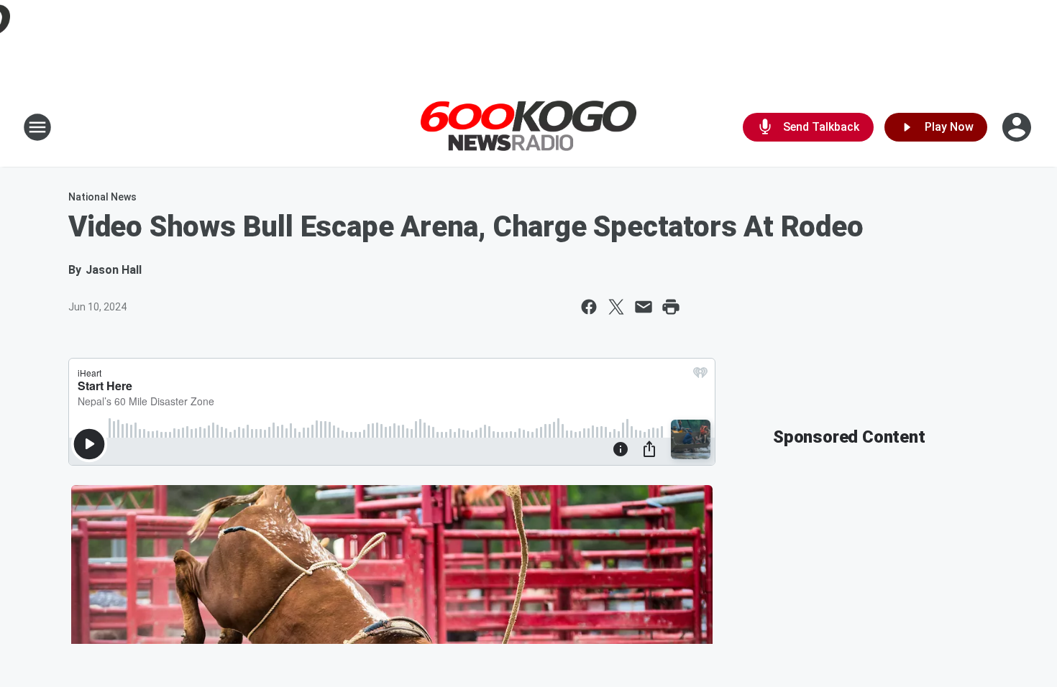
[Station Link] (528, 128)
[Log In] (1018, 127)
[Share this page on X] (616, 307)
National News (102, 197)
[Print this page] (671, 307)
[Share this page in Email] (643, 307)
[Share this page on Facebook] (589, 307)
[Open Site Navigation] (37, 127)
